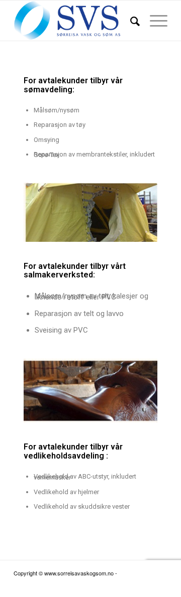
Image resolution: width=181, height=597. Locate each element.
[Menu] (153, 21)
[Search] (130, 21)
